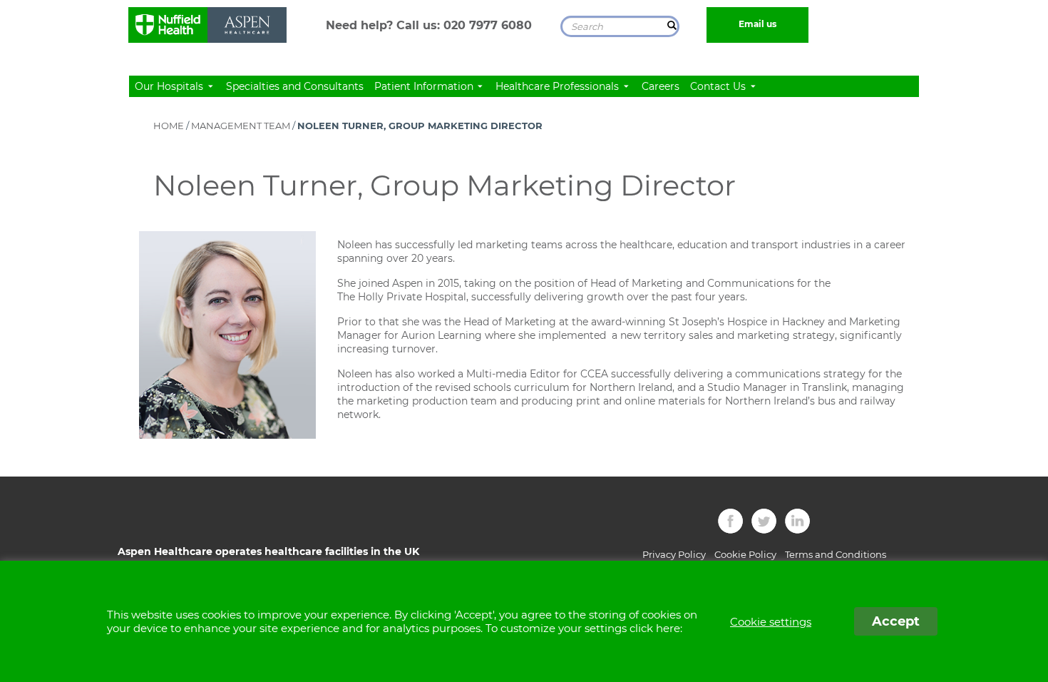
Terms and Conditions (835, 554)
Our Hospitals (170, 86)
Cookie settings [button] (770, 621)
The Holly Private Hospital (401, 296)
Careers (660, 86)
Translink (824, 387)
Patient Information (425, 86)
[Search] (672, 25)
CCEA (594, 373)
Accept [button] (896, 621)
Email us (757, 24)
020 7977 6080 (487, 25)
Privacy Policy (674, 554)
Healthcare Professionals (558, 86)
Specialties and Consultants (295, 86)
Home (168, 125)
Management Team (240, 125)
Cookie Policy (745, 554)
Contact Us (719, 86)
